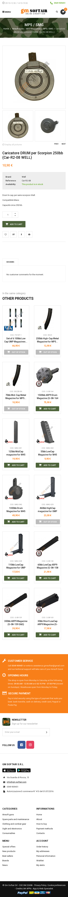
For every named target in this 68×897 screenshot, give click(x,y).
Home (6, 29)
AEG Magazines (33, 29)
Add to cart (49, 409)
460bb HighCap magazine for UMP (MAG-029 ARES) (47, 510)
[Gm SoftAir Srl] (34, 11)
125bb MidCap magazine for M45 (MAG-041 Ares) (15, 453)
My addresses (42, 851)
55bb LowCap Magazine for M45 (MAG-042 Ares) (47, 453)
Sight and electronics (12, 828)
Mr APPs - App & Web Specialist (38, 888)
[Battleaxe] (40, 327)
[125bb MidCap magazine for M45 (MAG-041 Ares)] (16, 432)
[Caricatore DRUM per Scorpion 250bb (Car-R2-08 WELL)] (17, 126)
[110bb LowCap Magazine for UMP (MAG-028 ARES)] (16, 545)
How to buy (41, 824)
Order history (42, 846)
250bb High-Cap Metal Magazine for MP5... (47, 340)
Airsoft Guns (18, 29)
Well (24, 177)
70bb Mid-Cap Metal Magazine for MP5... (15, 396)
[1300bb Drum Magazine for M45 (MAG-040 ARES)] (16, 488)
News (5, 865)
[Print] (29, 234)
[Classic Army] (8, 327)
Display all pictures (13, 144)
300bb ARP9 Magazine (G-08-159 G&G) (15, 623)
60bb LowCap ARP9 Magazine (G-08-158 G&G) (47, 566)
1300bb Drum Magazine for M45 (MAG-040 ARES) (15, 510)
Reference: (11, 180)
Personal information (45, 856)
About (39, 819)
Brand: (9, 177)
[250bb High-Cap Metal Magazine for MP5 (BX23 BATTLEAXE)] (47, 319)
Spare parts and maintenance (15, 819)
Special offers (8, 846)
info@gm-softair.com (16, 782)
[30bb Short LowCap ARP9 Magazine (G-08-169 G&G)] (47, 601)
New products (8, 851)
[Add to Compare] (13, 234)
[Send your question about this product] (21, 234)
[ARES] (8, 440)
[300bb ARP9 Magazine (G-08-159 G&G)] (16, 601)
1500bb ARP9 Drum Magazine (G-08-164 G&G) (47, 397)
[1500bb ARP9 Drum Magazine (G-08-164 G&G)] (47, 375)
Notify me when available (24, 313)
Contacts (40, 833)
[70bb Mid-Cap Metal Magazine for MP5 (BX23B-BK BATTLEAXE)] (16, 375)
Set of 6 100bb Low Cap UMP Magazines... (15, 340)
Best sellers (7, 856)
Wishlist (40, 860)
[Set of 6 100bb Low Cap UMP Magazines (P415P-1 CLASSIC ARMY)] (16, 319)
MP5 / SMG (48, 29)
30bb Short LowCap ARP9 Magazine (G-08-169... (47, 623)
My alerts (40, 865)
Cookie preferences (56, 885)
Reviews (10, 262)
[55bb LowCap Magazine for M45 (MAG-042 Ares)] (47, 432)
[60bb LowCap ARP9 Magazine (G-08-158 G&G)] (47, 545)
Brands (5, 860)
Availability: (11, 184)
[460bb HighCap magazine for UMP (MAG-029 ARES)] (47, 488)
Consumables (8, 833)
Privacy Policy (40, 885)
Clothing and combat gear (14, 824)
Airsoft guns (8, 814)
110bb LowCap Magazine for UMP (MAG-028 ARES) (15, 566)
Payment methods (44, 828)
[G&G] (40, 384)
